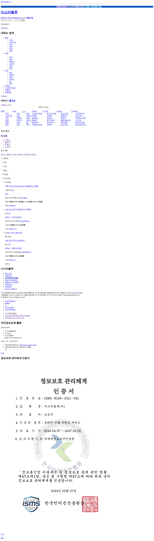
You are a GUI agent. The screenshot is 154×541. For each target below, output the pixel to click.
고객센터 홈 (79, 113)
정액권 (63, 118)
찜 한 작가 (50, 122)
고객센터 (74, 111)
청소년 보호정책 (11, 280)
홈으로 (12, 100)
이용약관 (8, 276)
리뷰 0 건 (12, 205)
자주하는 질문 (80, 118)
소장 (5, 166)
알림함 (16, 18)
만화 (6, 53)
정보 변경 (64, 124)
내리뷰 (49, 124)
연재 (11, 40)
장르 (11, 47)
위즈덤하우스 (25, 221)
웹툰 (6, 38)
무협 (11, 77)
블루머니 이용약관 (12, 282)
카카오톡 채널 (10, 309)
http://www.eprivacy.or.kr (28, 345)
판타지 (11, 75)
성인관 (11, 64)
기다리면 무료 (10, 88)
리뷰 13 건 (13, 229)
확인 (2, 538)
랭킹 (11, 51)
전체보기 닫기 (6, 105)
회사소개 (8, 273)
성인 (6, 194)
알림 (5, 136)
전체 (7, 140)
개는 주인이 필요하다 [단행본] (18, 209)
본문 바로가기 (6, 2)
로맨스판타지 (17, 217)
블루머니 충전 (6, 18)
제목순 (8, 154)
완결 (11, 49)
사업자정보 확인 (77, 293)
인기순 (14, 154)
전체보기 (4, 96)
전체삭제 (4, 28)
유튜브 (7, 303)
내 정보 (59, 111)
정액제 (5, 158)
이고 (12, 190)
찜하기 (7, 264)
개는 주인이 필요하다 (15, 240)
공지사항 (78, 116)
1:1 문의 (78, 120)
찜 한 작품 (50, 120)
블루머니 (64, 116)
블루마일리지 (66, 120)
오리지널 (12, 42)
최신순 (3, 154)
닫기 (2, 353)
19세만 (5, 174)
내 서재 (45, 111)
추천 (11, 57)
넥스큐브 (24, 198)
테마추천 (35, 122)
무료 (11, 66)
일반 (11, 83)
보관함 (49, 116)
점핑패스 (8, 92)
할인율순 (27, 154)
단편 (11, 44)
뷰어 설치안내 (80, 124)
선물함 (7, 90)
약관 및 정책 (80, 122)
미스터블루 (9, 12)
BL (10, 81)
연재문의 (8, 287)
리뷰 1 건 (12, 260)
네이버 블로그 (10, 301)
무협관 (11, 62)
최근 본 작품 (51, 113)
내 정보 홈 (64, 113)
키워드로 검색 (37, 124)
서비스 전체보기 (11, 289)
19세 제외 (6, 178)
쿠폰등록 (64, 122)
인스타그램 (9, 307)
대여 (5, 162)
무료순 (33, 154)
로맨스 (11, 79)
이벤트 (7, 86)
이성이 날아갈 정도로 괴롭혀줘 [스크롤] (21, 186)
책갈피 (49, 118)
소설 (6, 70)
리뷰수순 (20, 154)
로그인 (23, 18)
